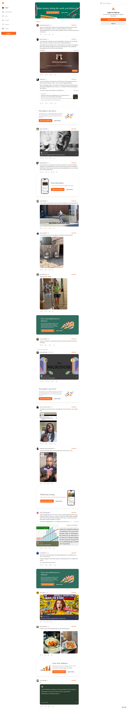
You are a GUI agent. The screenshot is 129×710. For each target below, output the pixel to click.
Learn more (64, 12)
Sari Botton (43, 274)
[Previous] (38, 534)
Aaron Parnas (43, 39)
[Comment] (45, 484)
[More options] (78, 25)
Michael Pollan (43, 352)
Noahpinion (45, 152)
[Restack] (49, 34)
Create (9, 33)
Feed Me (41, 542)
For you (38, 21)
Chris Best (42, 201)
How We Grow (46, 616)
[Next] (77, 534)
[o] (48, 427)
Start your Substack (52, 12)
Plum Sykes (43, 233)
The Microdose (46, 376)
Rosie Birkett (43, 626)
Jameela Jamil (43, 163)
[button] (8, 8)
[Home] (3, 3)
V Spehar (42, 553)
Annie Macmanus (44, 25)
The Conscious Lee (44, 407)
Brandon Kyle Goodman (46, 448)
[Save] (76, 154)
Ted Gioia (42, 79)
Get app (124, 707)
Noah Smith (43, 129)
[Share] (52, 34)
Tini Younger (43, 339)
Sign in (113, 23)
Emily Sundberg (44, 512)
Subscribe (73, 25)
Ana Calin (42, 592)
